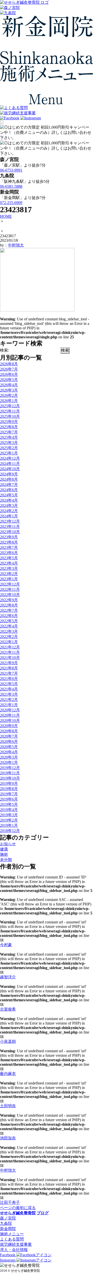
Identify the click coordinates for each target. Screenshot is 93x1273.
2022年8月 (9, 605)
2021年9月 (9, 663)
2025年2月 (9, 448)
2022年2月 (9, 637)
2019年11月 (10, 773)
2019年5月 (9, 804)
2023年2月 (9, 574)
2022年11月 (10, 589)
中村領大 (16, 245)
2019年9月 (9, 783)
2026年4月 (9, 385)
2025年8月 (9, 427)
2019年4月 (9, 810)
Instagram (8, 1260)
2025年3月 (9, 442)
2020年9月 (9, 726)
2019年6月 (9, 799)
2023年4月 (9, 563)
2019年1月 (9, 825)
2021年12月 (10, 647)
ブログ (43, 1213)
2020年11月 (10, 715)
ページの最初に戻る (18, 1208)
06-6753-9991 (11, 170)
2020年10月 (10, 720)
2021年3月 (9, 694)
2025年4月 (9, 437)
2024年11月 (10, 463)
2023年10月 (10, 532)
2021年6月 (9, 678)
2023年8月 (9, 542)
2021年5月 (9, 684)
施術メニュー (12, 1234)
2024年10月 (10, 469)
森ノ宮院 (8, 1218)
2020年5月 (9, 747)
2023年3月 (9, 568)
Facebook (8, 1255)
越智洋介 (8, 977)
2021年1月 (9, 705)
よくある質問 (12, 1239)
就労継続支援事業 (16, 1244)
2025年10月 (10, 416)
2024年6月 (9, 490)
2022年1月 (9, 642)
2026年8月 (9, 364)
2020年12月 (10, 710)
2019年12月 (10, 768)
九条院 (6, 1223)
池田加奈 (8, 1138)
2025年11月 (10, 411)
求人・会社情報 (14, 1250)
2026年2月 (9, 395)
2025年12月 (10, 406)
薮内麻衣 (8, 1073)
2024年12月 (10, 458)
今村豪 (6, 945)
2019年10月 (10, 778)
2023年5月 (9, 558)
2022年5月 (9, 621)
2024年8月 (9, 479)
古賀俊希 (8, 1009)
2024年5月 (9, 495)
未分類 (6, 859)
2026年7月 (9, 369)
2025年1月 (9, 453)
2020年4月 (9, 752)
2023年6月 (9, 553)
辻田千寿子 (10, 1202)
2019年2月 (9, 820)
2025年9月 (9, 422)
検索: (4, 350)
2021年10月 (10, 657)
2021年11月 (10, 652)
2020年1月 (9, 762)
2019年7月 (9, 794)
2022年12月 (10, 584)
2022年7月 (9, 610)
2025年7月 (9, 432)
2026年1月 (9, 401)
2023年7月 (9, 547)
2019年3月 (9, 815)
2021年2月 (9, 699)
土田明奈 (8, 1106)
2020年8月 (9, 731)
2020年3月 (9, 757)
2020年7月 (9, 736)
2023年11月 (10, 526)
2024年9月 (9, 474)
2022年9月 (9, 600)
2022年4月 (9, 626)
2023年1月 (9, 579)
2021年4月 (9, 689)
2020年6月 (9, 741)
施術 (4, 854)
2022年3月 (9, 631)
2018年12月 (10, 831)
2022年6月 (9, 616)
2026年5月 (9, 380)
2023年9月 (9, 537)
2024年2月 (9, 511)
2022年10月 (10, 595)
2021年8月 (9, 668)
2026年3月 (9, 390)
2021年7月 (9, 673)
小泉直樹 (8, 1041)
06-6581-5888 (11, 186)
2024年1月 (9, 516)
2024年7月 (9, 484)
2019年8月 (9, 789)
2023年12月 (10, 521)
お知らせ (8, 844)
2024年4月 (9, 500)
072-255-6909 (11, 203)
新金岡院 (8, 1229)
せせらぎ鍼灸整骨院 (18, 1213)
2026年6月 (9, 374)
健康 (4, 849)
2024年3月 (9, 505)
